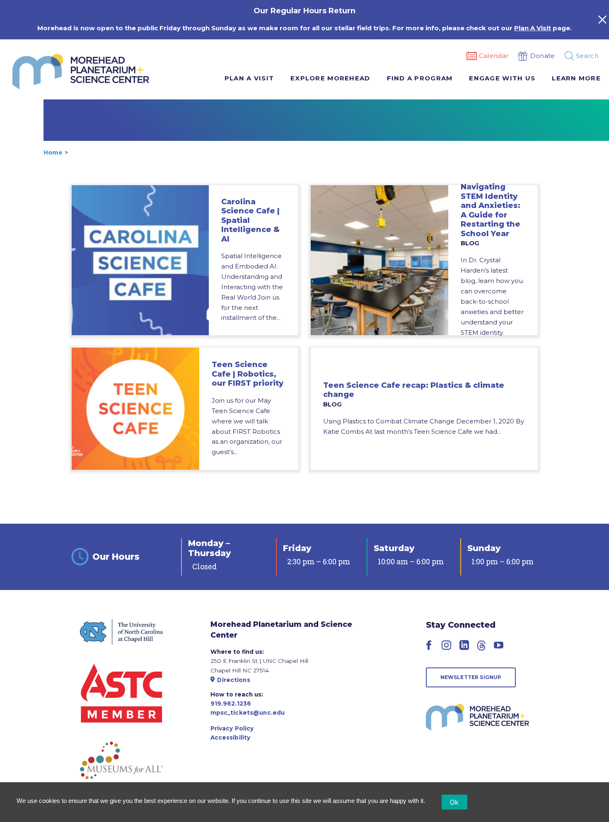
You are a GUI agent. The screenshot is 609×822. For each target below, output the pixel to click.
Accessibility (230, 737)
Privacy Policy (232, 728)
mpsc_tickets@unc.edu (247, 712)
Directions (233, 680)
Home (53, 152)
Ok (454, 802)
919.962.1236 (230, 703)
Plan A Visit (532, 28)
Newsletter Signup (471, 677)
